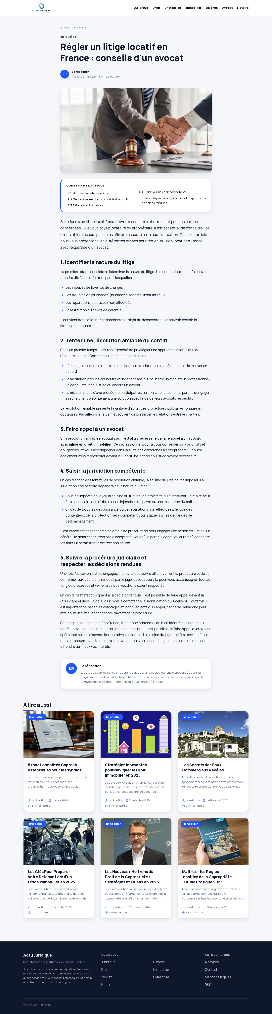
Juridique (141, 8)
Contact (211, 969)
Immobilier (193, 8)
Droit (156, 8)
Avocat (227, 8)
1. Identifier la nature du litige (89, 193)
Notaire (243, 8)
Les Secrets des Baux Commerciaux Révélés (203, 767)
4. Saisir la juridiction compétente (164, 192)
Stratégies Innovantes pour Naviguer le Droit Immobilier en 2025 (126, 770)
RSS (208, 984)
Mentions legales (218, 977)
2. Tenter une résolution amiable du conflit (99, 199)
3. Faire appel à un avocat (87, 205)
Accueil (64, 27)
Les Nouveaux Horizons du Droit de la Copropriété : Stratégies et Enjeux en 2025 (132, 877)
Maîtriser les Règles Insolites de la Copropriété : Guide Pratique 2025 (207, 877)
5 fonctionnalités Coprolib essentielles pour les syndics (54, 767)
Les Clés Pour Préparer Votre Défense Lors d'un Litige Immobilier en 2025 (51, 877)
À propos (157, 682)
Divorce (212, 8)
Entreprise (173, 8)
